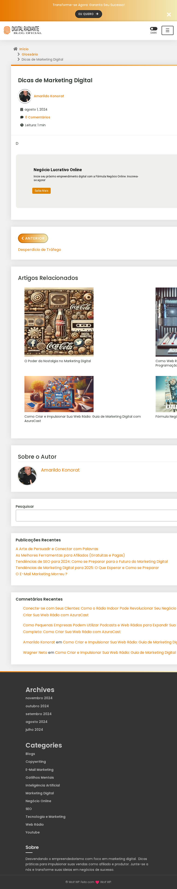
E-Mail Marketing (39, 769)
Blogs (30, 753)
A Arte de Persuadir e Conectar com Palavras (57, 549)
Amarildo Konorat (49, 96)
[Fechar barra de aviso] (169, 14)
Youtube (33, 832)
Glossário (30, 54)
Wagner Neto (35, 652)
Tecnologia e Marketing (45, 816)
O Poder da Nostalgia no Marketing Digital (57, 361)
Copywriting (36, 761)
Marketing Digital (40, 793)
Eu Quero (87, 14)
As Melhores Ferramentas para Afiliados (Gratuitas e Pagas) (70, 555)
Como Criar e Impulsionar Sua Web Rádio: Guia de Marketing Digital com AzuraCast (82, 418)
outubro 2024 (37, 706)
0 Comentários (37, 117)
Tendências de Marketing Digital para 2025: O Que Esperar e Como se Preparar (87, 567)
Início (24, 49)
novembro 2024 (39, 698)
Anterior (35, 238)
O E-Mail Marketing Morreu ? (41, 574)
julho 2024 (34, 729)
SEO (29, 809)
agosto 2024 (36, 721)
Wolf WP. (106, 882)
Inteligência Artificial (43, 785)
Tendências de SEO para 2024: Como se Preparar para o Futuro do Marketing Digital (92, 561)
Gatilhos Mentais (40, 777)
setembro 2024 (39, 714)
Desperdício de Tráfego (39, 249)
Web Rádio (35, 824)
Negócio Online (38, 801)
